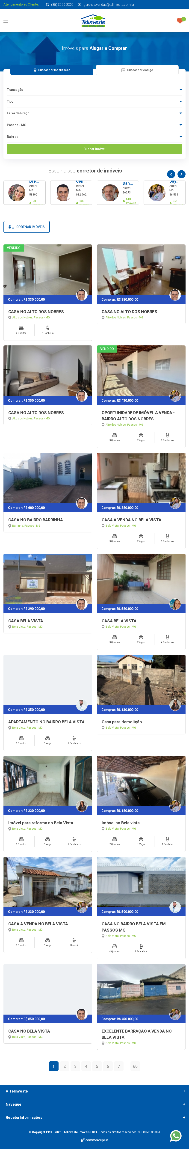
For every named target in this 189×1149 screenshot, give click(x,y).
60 (135, 1066)
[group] (24, 193)
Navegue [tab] (13, 1104)
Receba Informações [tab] (24, 1117)
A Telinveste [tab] (17, 1091)
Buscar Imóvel (95, 149)
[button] (171, 174)
